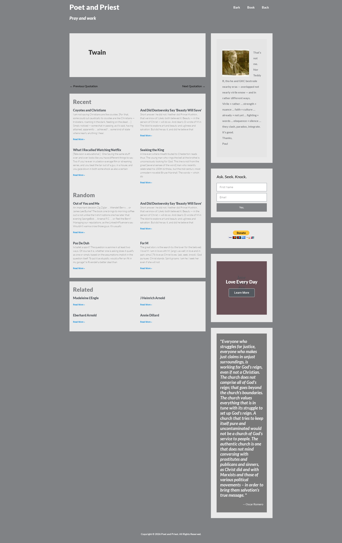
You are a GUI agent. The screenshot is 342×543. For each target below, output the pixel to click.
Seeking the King (152, 150)
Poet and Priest (94, 7)
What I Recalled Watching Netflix (97, 150)
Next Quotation (193, 86)
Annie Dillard (149, 315)
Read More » (79, 139)
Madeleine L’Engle (86, 298)
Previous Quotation (84, 86)
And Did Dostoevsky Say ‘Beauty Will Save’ (171, 110)
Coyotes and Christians (89, 110)
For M (144, 243)
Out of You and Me (86, 203)
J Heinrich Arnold (152, 298)
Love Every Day (241, 282)
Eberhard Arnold (85, 315)
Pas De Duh (81, 243)
